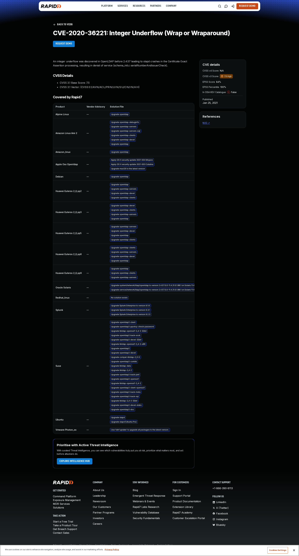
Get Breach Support (65, 529)
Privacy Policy (112, 549)
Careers (97, 523)
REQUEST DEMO (64, 44)
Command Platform (64, 496)
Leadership (99, 495)
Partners (155, 6)
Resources (139, 6)
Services (123, 6)
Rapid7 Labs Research (146, 506)
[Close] (294, 550)
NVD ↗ (206, 123)
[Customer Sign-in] (232, 6)
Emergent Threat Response (149, 495)
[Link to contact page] (226, 6)
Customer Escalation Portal (189, 518)
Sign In (177, 490)
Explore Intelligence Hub (74, 461)
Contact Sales (61, 532)
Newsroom (99, 501)
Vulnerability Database (146, 512)
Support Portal (181, 495)
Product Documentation (187, 501)
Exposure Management (67, 500)
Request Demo (247, 6)
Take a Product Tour (65, 525)
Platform (107, 6)
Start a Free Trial (63, 521)
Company (171, 6)
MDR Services (61, 503)
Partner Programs (103, 512)
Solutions (58, 507)
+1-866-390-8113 (222, 488)
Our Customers (102, 506)
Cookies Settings (277, 550)
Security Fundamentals (146, 518)
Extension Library (183, 506)
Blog (135, 490)
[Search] (219, 6)
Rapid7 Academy (182, 512)
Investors (98, 518)
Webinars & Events (144, 501)
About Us (98, 490)
